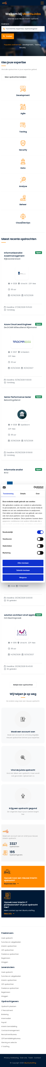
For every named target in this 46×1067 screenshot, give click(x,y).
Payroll (3, 1022)
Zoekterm (5, 24)
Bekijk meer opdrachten (23, 685)
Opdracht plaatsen (8, 1006)
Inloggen (4, 962)
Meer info (8, 913)
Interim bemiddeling (9, 1026)
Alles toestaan (23, 563)
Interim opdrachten (9, 946)
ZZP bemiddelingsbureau (11, 1038)
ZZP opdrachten (7, 950)
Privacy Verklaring (11, 1058)
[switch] (40, 539)
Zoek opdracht (7, 938)
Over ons (23, 1058)
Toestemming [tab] (8, 494)
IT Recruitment (7, 1010)
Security (22, 47)
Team (30, 1058)
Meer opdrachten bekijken (15, 77)
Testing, (38, 45)
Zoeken (9, 36)
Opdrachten (14, 846)
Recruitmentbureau (9, 1034)
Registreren (5, 958)
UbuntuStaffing (30, 1063)
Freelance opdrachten (10, 954)
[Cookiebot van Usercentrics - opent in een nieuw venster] (33, 487)
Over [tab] (38, 494)
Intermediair (6, 1018)
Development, (28, 45)
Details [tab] (23, 494)
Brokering (4, 1014)
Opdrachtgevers (16, 855)
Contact (37, 1058)
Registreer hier (10, 883)
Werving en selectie (9, 1042)
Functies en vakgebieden (11, 942)
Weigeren (23, 577)
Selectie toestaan (23, 570)
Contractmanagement (10, 1030)
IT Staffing (5, 1046)
